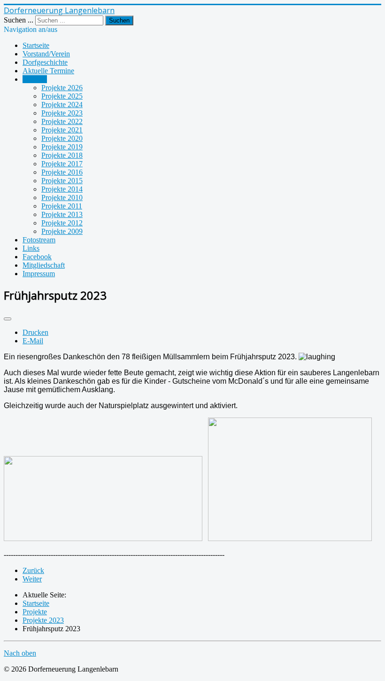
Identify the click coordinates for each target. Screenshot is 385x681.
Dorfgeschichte (45, 62)
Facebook (37, 257)
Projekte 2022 (62, 121)
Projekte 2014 (62, 189)
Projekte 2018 (62, 155)
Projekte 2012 (62, 223)
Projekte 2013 (62, 214)
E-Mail (33, 341)
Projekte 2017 (62, 164)
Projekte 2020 (62, 138)
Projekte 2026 (62, 88)
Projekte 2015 (62, 181)
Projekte (35, 79)
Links (31, 248)
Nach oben (20, 653)
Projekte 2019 (62, 147)
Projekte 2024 (62, 104)
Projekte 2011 (61, 206)
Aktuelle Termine (48, 71)
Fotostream (39, 240)
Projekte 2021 (62, 130)
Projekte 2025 (62, 96)
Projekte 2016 (62, 172)
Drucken (35, 332)
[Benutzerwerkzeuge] (7, 318)
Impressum (39, 274)
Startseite (36, 45)
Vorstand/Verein (46, 54)
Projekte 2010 (62, 197)
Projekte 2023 (62, 113)
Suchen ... (18, 20)
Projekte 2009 (62, 231)
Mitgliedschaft (44, 265)
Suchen (119, 20)
